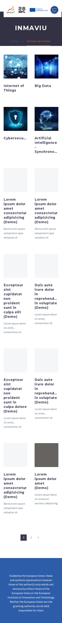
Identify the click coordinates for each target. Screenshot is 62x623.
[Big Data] (46, 67)
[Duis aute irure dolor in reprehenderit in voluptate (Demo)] (46, 266)
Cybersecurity (17, 138)
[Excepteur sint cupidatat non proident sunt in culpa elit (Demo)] (15, 266)
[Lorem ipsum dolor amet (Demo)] (46, 455)
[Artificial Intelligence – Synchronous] (46, 119)
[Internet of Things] (15, 67)
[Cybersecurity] (15, 119)
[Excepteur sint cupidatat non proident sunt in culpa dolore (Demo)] (15, 360)
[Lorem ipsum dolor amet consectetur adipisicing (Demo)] (15, 180)
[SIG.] (38, 537)
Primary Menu (55, 9)
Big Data (43, 86)
